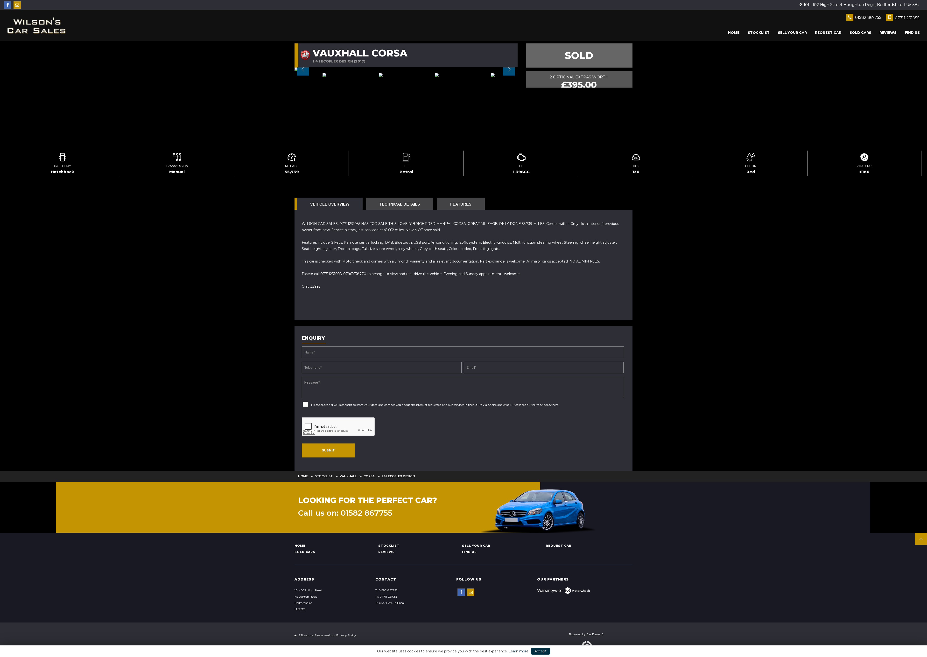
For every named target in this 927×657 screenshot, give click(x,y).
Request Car (828, 32)
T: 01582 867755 (386, 590)
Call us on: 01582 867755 (345, 513)
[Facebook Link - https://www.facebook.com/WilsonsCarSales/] (7, 5)
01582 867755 (867, 17)
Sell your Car (792, 32)
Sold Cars (860, 32)
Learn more (518, 651)
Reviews (888, 32)
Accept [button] (540, 651)
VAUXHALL (348, 476)
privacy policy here (545, 405)
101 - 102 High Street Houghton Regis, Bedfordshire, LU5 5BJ (861, 4)
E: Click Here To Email (390, 603)
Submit (328, 450)
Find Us (912, 32)
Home (733, 32)
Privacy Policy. (346, 635)
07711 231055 (907, 18)
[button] (921, 539)
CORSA (369, 476)
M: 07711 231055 (386, 596)
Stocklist (759, 32)
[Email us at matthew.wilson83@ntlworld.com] (17, 5)
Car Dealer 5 (594, 634)
